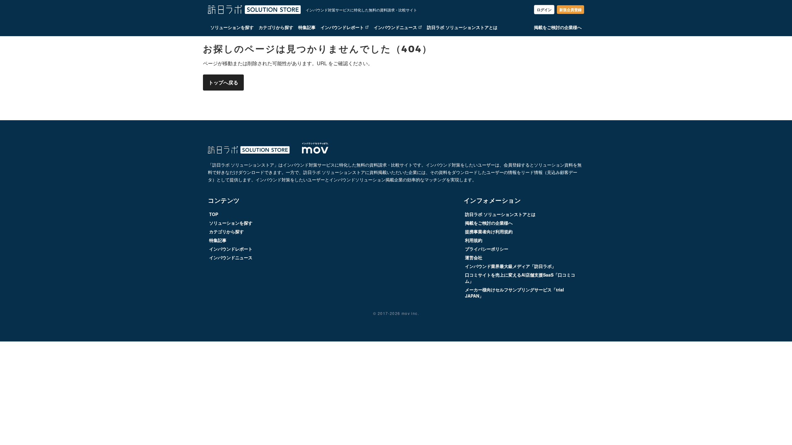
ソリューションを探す (232, 27)
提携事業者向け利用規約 (489, 231)
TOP (213, 214)
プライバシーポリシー (486, 249)
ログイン (544, 9)
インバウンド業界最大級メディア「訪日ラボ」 (510, 266)
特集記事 (307, 27)
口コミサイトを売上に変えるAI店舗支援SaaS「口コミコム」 (520, 278)
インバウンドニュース (395, 27)
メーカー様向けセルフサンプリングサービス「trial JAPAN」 (514, 292)
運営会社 (473, 257)
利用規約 (473, 240)
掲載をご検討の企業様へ (558, 27)
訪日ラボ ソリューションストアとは (462, 27)
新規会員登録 (570, 9)
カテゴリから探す (276, 27)
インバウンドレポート (342, 27)
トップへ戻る (223, 82)
